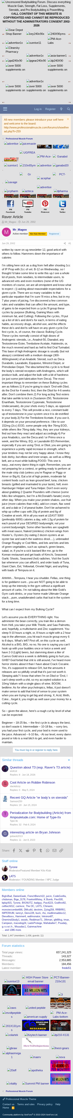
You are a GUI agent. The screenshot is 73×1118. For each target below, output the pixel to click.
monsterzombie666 (12, 909)
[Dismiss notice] (67, 120)
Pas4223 (48, 902)
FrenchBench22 (36, 896)
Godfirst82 (60, 902)
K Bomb (48, 899)
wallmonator (33, 916)
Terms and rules (26, 1104)
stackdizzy (15, 786)
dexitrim (38, 909)
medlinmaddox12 (56, 913)
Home (6, 1107)
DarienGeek (19, 896)
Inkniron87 (47, 916)
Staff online (10, 861)
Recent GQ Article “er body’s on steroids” (39, 797)
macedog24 (20, 923)
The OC (30, 906)
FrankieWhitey (34, 899)
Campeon (7, 923)
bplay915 (7, 902)
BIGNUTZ (27, 902)
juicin (49, 896)
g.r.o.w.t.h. (7, 926)
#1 (70, 243)
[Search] (68, 109)
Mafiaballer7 (50, 923)
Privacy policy (45, 1104)
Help (57, 1104)
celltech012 (8, 906)
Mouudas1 (20, 926)
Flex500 (58, 899)
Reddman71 (35, 919)
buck (38, 913)
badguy (38, 902)
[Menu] (5, 109)
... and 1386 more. (12, 930)
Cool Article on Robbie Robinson (32, 782)
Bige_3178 (19, 899)
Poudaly (62, 923)
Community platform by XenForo (30, 1115)
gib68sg (58, 919)
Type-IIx (14, 821)
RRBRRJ (60, 909)
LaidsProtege (35, 923)
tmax (66, 919)
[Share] (65, 243)
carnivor (20, 906)
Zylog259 (49, 909)
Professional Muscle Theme (20, 1099)
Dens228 (29, 913)
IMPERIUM (8, 913)
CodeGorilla (59, 896)
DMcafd (28, 909)
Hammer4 (20, 916)
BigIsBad (7, 896)
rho (44, 913)
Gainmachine (34, 926)
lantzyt (19, 913)
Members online (13, 890)
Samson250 (16, 801)
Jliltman (48, 919)
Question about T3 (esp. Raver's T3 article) (40, 767)
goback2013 (16, 836)
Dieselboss (8, 916)
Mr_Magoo (10, 222)
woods (24, 919)
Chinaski (48, 906)
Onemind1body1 (10, 919)
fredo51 (66, 967)
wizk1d (13, 771)
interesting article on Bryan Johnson (35, 832)
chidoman (7, 899)
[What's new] (61, 109)
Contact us (8, 1104)
